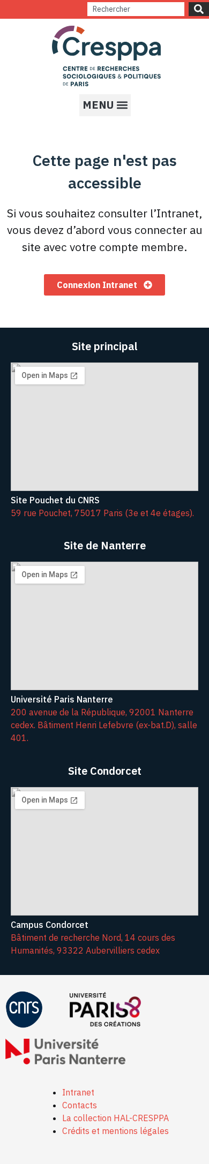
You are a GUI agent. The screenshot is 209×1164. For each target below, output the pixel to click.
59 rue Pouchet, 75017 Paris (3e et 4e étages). (102, 513)
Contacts (79, 1105)
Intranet (78, 1092)
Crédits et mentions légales (115, 1130)
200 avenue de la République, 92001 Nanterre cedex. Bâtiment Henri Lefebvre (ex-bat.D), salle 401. (104, 725)
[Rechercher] (199, 9)
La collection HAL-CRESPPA (115, 1118)
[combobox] (135, 9)
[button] (105, 105)
